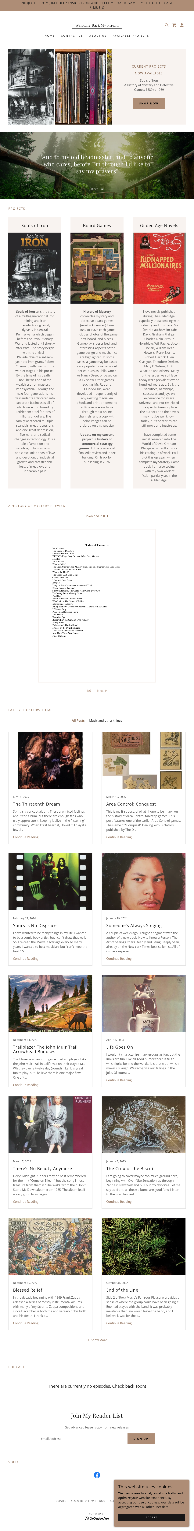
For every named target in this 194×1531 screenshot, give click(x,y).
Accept (151, 1517)
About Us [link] (98, 35)
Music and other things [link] (105, 720)
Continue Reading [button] (25, 837)
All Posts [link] (78, 720)
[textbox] (81, 1438)
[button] (182, 25)
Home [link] (50, 35)
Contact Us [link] (72, 35)
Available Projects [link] (131, 35)
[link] (97, 25)
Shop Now (149, 103)
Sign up (141, 1439)
